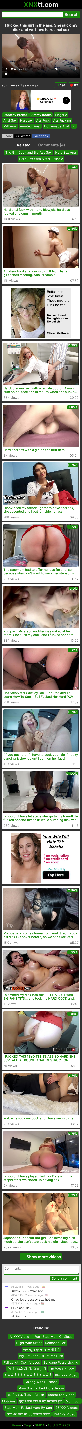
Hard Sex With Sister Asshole (41, 159)
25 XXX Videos (66, 1408)
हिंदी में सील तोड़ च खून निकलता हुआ (40, 1401)
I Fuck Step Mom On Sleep (53, 1337)
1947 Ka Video (64, 1414)
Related (24, 145)
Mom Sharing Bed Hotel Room (41, 1388)
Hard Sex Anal (66, 152)
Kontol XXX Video (61, 1395)
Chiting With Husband (41, 1382)
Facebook (40, 136)
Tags (28, 1425)
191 (62, 85)
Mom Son (73, 1401)
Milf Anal (10, 126)
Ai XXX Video (19, 1337)
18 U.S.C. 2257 (59, 1425)
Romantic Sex (55, 1343)
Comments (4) (51, 145)
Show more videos (44, 1256)
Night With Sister (29, 1343)
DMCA (40, 1425)
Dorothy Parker (15, 115)
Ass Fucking (62, 121)
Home (16, 1425)
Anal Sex (10, 121)
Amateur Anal (30, 126)
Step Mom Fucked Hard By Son (28, 1408)
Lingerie (61, 115)
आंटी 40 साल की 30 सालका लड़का (28, 1414)
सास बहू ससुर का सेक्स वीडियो (41, 1349)
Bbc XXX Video (66, 1375)
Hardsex (26, 121)
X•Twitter (23, 136)
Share (7, 136)
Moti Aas (8, 1401)
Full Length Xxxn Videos (22, 1362)
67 (76, 85)
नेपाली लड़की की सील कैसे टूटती (26, 1369)
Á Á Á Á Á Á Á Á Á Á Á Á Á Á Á (28, 1375)
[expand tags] (74, 126)
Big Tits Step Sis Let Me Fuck (41, 1356)
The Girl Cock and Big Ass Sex (28, 152)
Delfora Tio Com (62, 1369)
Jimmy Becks (41, 115)
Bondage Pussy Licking (60, 1362)
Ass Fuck (43, 121)
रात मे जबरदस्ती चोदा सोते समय (26, 1395)
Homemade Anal (56, 126)
